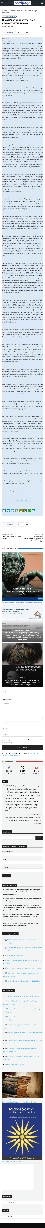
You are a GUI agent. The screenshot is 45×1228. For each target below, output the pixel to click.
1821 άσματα (22, 677)
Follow (22, 766)
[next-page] (6, 691)
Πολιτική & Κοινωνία (9, 16)
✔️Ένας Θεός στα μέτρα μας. (15, 1064)
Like (9, 766)
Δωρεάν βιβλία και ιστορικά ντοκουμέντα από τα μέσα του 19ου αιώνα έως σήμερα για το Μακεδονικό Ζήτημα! (21, 1101)
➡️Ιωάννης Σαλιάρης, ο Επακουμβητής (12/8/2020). (22, 981)
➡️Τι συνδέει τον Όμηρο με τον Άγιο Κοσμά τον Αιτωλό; (23, 968)
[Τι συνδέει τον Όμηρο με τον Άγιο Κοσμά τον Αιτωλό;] (22, 574)
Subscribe (36, 766)
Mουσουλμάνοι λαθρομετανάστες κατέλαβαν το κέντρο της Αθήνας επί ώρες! (33, 539)
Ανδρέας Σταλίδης (22, 630)
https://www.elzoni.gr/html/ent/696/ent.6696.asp (16, 501)
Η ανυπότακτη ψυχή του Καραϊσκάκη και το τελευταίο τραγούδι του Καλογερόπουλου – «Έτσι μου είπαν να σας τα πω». (22, 682)
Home (4, 10)
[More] (27, 32)
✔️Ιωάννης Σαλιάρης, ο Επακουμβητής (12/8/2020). (22, 996)
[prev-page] (3, 691)
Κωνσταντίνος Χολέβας (22, 589)
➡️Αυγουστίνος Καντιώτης (14, 955)
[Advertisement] (17, 1177)
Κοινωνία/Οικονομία (17, 10)
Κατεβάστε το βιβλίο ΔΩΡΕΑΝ (11, 1161)
